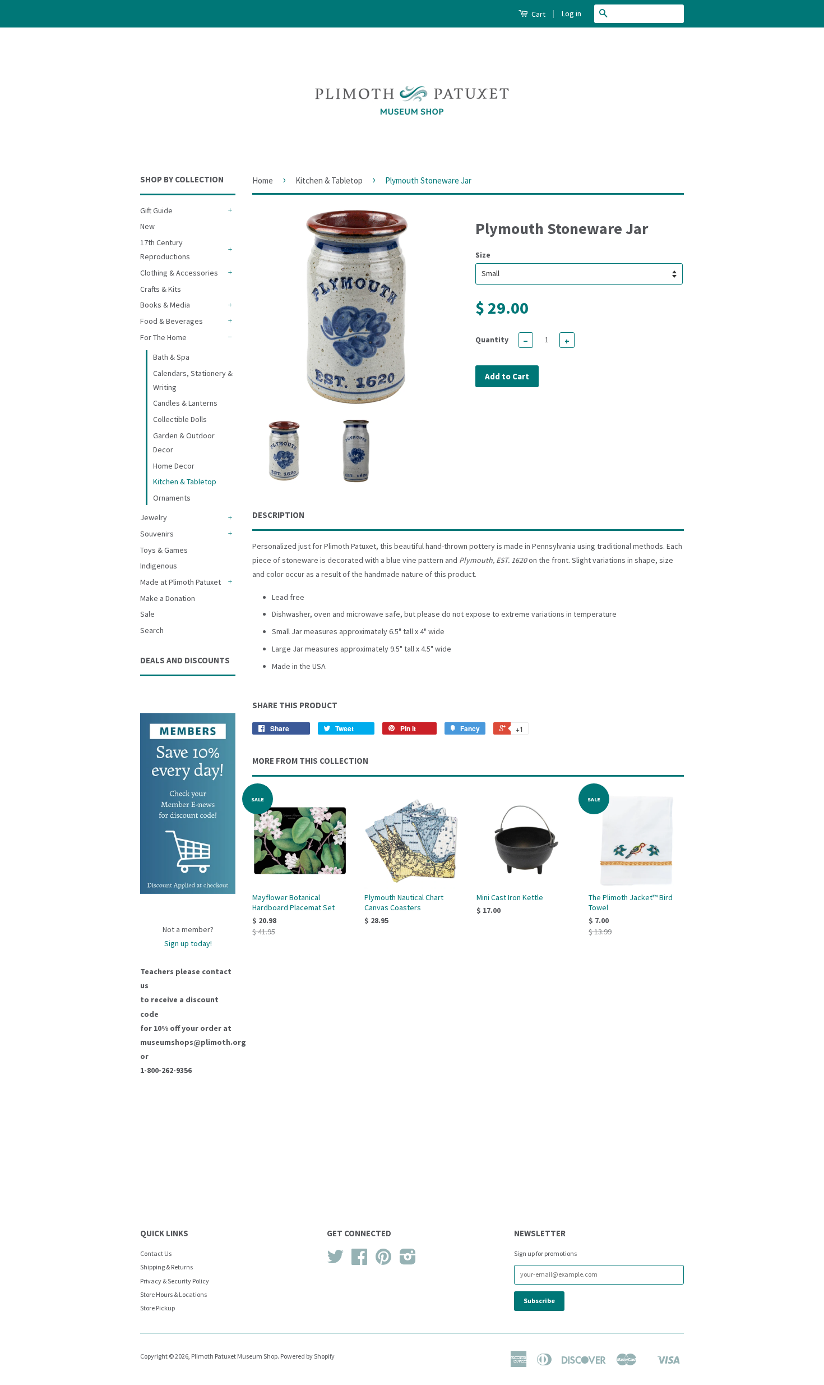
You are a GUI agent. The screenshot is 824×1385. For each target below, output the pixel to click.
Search (152, 630)
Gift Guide (156, 210)
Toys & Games (164, 550)
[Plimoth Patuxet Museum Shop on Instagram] (407, 1260)
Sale (147, 614)
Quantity (491, 339)
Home (262, 180)
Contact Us (156, 1253)
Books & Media (165, 305)
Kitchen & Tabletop (184, 481)
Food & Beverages (171, 321)
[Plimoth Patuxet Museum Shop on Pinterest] (383, 1260)
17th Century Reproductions (165, 249)
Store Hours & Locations (173, 1294)
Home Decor (174, 466)
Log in (571, 13)
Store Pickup (157, 1308)
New (147, 226)
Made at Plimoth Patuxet (180, 582)
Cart (537, 14)
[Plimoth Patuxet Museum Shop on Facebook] (359, 1260)
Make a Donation (167, 598)
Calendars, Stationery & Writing (193, 380)
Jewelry (153, 517)
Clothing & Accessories (179, 273)
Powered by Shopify (307, 1356)
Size (482, 255)
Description (278, 515)
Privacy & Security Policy (174, 1281)
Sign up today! (188, 943)
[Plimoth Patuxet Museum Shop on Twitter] (335, 1260)
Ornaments (172, 498)
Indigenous (158, 566)
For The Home (163, 337)
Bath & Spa (171, 357)
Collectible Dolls (180, 419)
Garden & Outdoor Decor (184, 442)
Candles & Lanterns (185, 403)
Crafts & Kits (160, 289)
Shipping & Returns (166, 1267)
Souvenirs (157, 534)
